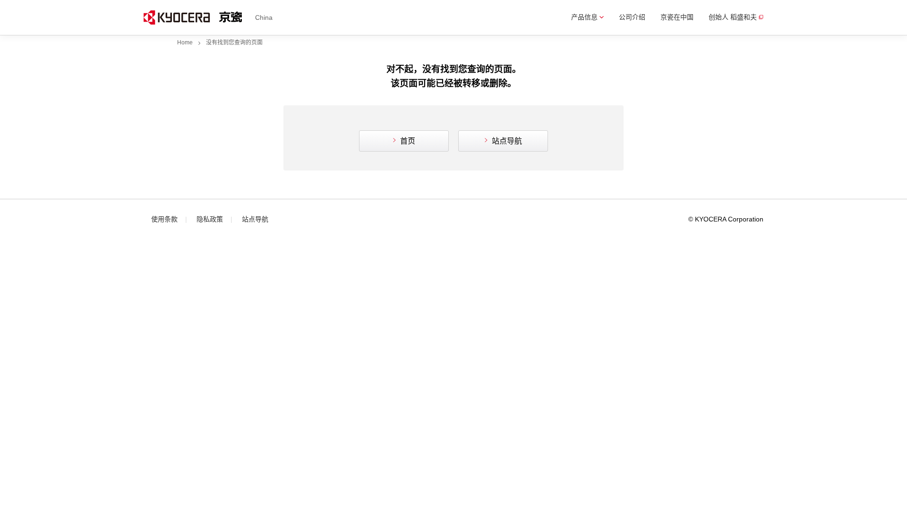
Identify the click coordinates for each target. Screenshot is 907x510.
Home (185, 42)
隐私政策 (210, 219)
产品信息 (584, 17)
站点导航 (507, 141)
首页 (407, 141)
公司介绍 (632, 17)
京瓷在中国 (676, 17)
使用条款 (164, 219)
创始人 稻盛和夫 (733, 17)
